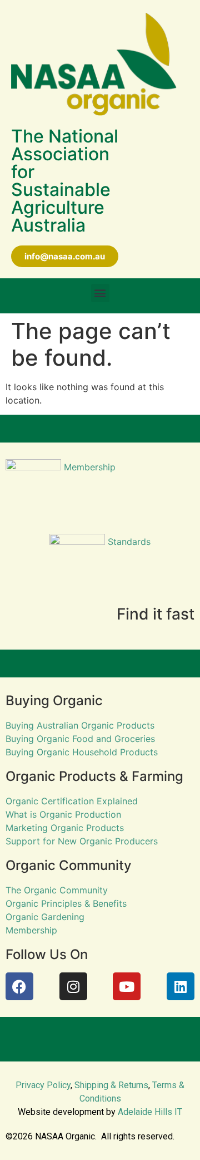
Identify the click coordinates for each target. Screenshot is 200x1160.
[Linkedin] (180, 986)
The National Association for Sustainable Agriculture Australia (64, 180)
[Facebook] (19, 986)
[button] (100, 293)
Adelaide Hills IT (150, 1112)
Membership (88, 467)
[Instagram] (73, 986)
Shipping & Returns (111, 1085)
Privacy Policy (43, 1085)
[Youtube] (127, 986)
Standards (128, 541)
